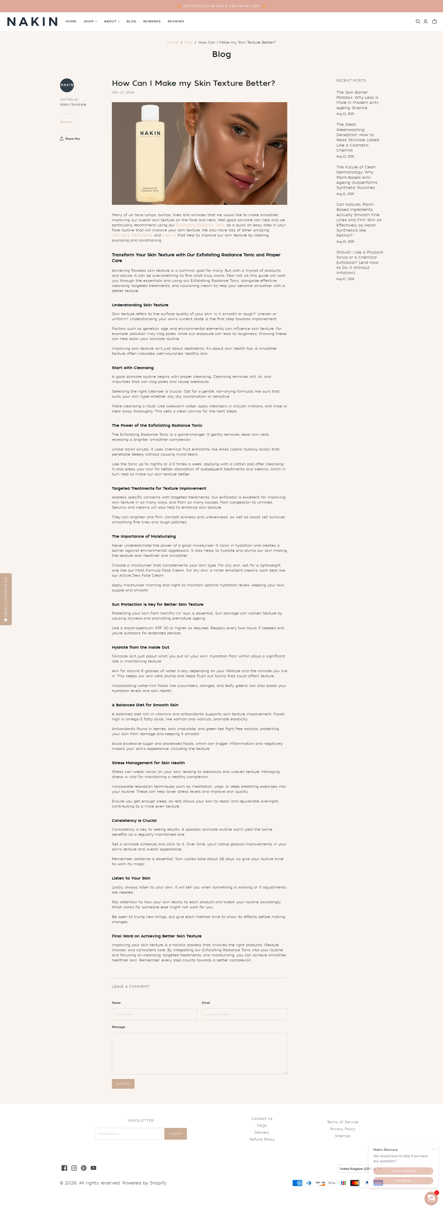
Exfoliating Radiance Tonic (200, 225)
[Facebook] (64, 1168)
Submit (176, 1134)
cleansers (121, 235)
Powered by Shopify (144, 1183)
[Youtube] (93, 1168)
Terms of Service (342, 1122)
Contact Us (261, 1118)
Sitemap (342, 1136)
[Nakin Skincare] (32, 21)
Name (116, 1002)
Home (71, 21)
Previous (66, 122)
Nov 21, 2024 (123, 92)
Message (118, 1027)
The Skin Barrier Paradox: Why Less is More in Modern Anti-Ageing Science (357, 100)
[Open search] (418, 21)
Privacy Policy (342, 1129)
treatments (142, 235)
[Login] (425, 21)
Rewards (152, 21)
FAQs (262, 1125)
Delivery (261, 1132)
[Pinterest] (84, 1168)
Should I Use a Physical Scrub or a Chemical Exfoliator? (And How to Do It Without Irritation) (359, 262)
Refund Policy (262, 1139)
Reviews (176, 21)
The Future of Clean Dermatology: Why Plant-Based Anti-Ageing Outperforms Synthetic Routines (356, 177)
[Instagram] (74, 1168)
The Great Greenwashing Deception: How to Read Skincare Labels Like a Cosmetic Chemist (357, 137)
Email (206, 1002)
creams (169, 235)
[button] (431, 1198)
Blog (131, 21)
